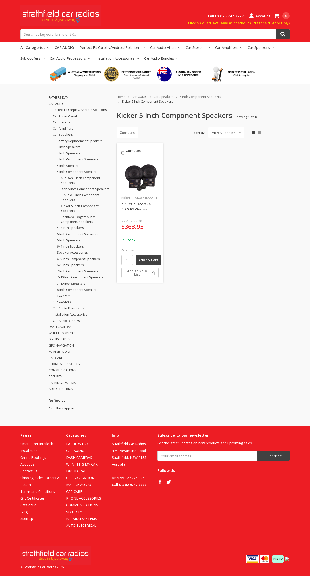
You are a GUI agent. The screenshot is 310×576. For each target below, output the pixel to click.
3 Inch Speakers (68, 147)
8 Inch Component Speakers (77, 289)
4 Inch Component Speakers (77, 159)
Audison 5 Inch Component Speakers (80, 180)
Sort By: (199, 132)
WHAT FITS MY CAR (62, 333)
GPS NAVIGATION (61, 345)
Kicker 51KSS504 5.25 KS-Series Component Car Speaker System (136, 206)
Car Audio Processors (68, 58)
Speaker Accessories (72, 252)
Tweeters (64, 296)
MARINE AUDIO (59, 351)
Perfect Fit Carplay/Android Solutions (110, 47)
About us (27, 464)
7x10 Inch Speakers (71, 283)
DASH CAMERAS (60, 327)
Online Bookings (33, 457)
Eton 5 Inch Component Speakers (85, 189)
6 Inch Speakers (68, 240)
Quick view (140, 177)
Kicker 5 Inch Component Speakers (80, 208)
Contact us (28, 471)
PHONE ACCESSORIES (64, 364)
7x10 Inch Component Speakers (80, 277)
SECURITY (55, 376)
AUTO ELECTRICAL (61, 388)
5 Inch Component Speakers (77, 171)
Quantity (127, 250)
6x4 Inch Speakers (70, 246)
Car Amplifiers (227, 47)
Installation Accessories (115, 58)
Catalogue (28, 505)
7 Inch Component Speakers (77, 271)
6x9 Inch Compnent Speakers (78, 259)
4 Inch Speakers (68, 153)
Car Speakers (259, 47)
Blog (24, 511)
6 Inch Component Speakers (77, 234)
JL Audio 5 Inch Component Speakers (80, 197)
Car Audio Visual (163, 47)
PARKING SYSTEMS (62, 382)
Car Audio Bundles (159, 58)
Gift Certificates (32, 498)
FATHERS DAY (58, 97)
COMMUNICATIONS (62, 370)
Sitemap (26, 518)
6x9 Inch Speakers (70, 265)
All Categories (33, 47)
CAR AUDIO (64, 47)
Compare (127, 132)
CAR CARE (56, 358)
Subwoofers (30, 58)
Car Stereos (196, 47)
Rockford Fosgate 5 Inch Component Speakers (78, 219)
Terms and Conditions (37, 491)
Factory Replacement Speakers (80, 141)
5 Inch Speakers (68, 165)
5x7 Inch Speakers (70, 227)
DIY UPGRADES (59, 339)
